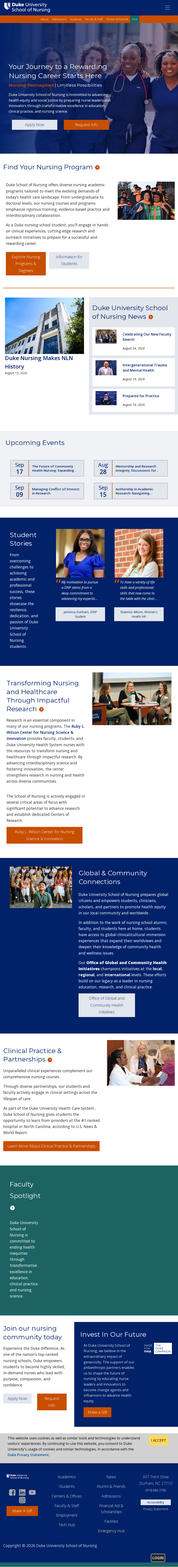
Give (135, 19)
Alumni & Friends (117, 19)
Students (76, 19)
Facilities (111, 1521)
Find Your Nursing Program (49, 167)
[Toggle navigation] (168, 7)
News (111, 1476)
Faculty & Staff (94, 19)
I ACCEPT (158, 1440)
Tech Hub (67, 1524)
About (44, 19)
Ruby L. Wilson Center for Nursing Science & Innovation (46, 732)
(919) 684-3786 (155, 1490)
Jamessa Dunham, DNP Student (80, 614)
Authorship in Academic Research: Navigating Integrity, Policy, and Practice (139, 493)
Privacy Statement (155, 1509)
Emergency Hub (111, 1530)
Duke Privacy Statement (28, 1454)
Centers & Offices (67, 1496)
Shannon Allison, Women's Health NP (139, 614)
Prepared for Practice (141, 395)
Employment (66, 1515)
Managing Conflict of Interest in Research (55, 491)
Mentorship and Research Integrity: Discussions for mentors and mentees (136, 470)
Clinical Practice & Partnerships (32, 1055)
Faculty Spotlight (26, 1190)
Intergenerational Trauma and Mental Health (145, 368)
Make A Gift (22, 1510)
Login (158, 1557)
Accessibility (155, 1502)
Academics (67, 1476)
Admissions (59, 19)
